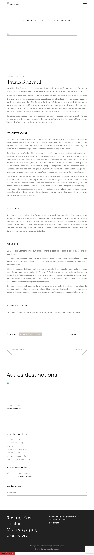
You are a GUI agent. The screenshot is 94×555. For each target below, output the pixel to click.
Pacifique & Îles (16, 459)
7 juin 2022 (23, 473)
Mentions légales (57, 546)
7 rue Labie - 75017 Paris (57, 520)
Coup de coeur (15, 450)
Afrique (38, 20)
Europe (11, 453)
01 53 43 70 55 (54, 523)
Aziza (22, 77)
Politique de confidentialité (40, 546)
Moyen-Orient (15, 456)
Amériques (13, 443)
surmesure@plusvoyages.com (62, 516)
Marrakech (26, 334)
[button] (9, 201)
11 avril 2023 (66, 68)
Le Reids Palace (24, 476)
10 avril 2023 (14, 405)
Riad (38, 334)
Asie (9, 446)
